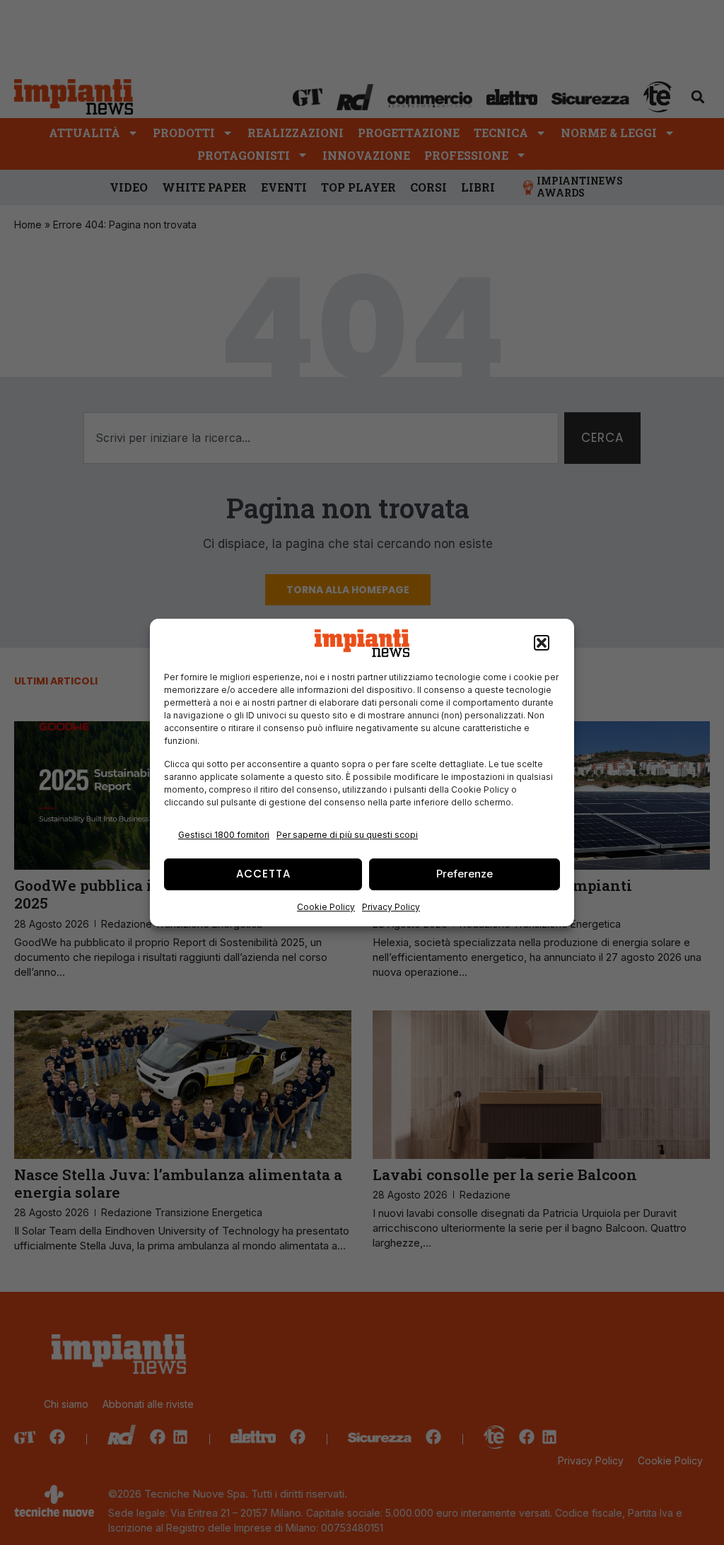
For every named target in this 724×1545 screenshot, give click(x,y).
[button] (542, 643)
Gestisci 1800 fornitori (223, 834)
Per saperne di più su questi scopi (347, 834)
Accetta (263, 873)
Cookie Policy (326, 907)
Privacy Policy (391, 907)
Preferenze (464, 873)
